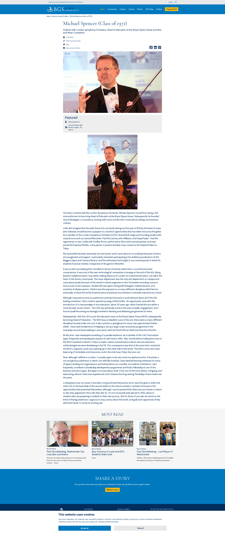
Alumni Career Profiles (60, 16)
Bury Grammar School (74, 2)
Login (170, 2)
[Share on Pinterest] (159, 48)
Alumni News (51, 449)
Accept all (84, 528)
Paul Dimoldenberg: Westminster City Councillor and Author (65, 453)
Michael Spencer (74, 122)
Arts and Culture (73, 125)
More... (56, 463)
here (116, 522)
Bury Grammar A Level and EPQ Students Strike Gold (108, 453)
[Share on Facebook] (151, 48)
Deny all (140, 528)
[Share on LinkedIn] (155, 48)
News (49, 16)
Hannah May (77, 41)
